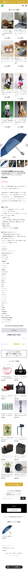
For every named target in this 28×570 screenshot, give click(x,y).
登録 (23, 498)
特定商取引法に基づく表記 (8, 548)
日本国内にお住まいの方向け (14, 334)
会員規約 (4, 550)
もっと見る (7, 38)
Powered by (12, 555)
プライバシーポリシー (7, 545)
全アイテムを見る (14, 484)
